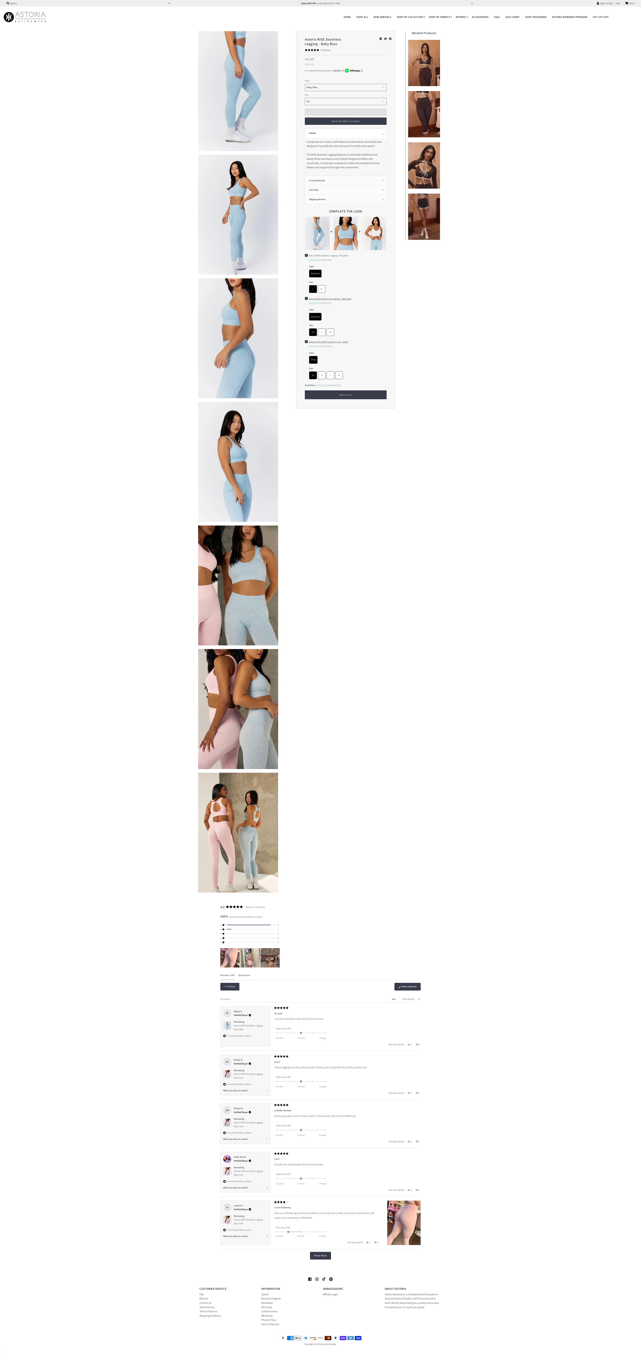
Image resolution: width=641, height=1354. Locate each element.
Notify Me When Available (346, 121)
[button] (318, 50)
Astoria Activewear (328, 1344)
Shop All (362, 17)
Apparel (461, 17)
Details (312, 133)
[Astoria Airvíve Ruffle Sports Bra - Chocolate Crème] (424, 62)
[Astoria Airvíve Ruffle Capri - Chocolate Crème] (424, 113)
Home (347, 17)
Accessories (480, 17)
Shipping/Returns (317, 199)
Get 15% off (601, 17)
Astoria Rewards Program (569, 17)
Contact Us (205, 1303)
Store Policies (207, 1307)
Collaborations (269, 1311)
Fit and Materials (317, 180)
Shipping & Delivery (210, 1315)
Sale (497, 17)
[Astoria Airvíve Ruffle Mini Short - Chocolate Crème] (424, 216)
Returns (203, 1298)
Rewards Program (271, 1298)
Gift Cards (266, 1307)
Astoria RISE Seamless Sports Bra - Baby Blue (330, 298)
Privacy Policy (268, 1320)
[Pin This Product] (390, 39)
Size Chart (512, 17)
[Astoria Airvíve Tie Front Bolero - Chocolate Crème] (424, 165)
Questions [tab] (244, 976)
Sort (394, 999)
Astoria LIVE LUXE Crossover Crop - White (328, 341)
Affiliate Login (330, 1294)
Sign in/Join (606, 3)
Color (307, 80)
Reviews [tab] (227, 976)
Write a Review (411, 988)
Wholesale (267, 1315)
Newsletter (267, 1303)
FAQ (201, 1294)
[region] (250, 957)
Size (306, 94)
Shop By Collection (410, 17)
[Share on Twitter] (385, 39)
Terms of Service (208, 1311)
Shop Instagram (536, 17)
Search (265, 1294)
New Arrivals (382, 17)
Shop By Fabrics (439, 17)
